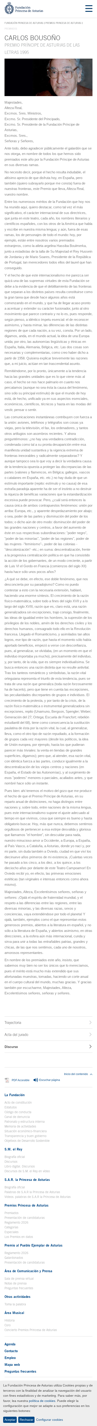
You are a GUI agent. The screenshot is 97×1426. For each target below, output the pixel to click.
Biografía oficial (15, 1157)
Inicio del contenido (76, 1074)
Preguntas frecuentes (19, 1288)
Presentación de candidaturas (25, 1217)
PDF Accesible (21, 1080)
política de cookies (42, 1401)
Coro (8, 1325)
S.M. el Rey (13, 1149)
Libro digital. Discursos (20, 1166)
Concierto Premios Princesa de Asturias (31, 1330)
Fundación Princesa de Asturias (24, 23)
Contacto (11, 1351)
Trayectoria (13, 1022)
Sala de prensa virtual (19, 1278)
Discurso (11, 1046)
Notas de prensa (16, 1283)
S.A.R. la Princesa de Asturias (27, 1179)
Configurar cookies (49, 1419)
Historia (10, 1320)
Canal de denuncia (17, 1117)
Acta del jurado (16, 1035)
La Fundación (15, 1095)
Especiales (11, 1232)
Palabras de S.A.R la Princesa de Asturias (32, 1192)
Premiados (11, 1213)
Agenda (10, 1344)
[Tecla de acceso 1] (24, 13)
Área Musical (14, 1313)
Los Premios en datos (19, 1237)
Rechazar (26, 1419)
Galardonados (14, 1257)
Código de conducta (18, 1112)
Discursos (11, 1161)
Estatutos (11, 1107)
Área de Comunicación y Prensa (28, 1271)
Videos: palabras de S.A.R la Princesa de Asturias (38, 1197)
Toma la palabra (15, 1304)
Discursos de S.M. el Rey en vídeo (27, 1171)
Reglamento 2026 (16, 1222)
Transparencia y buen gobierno (25, 1136)
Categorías (11, 1227)
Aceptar (10, 1419)
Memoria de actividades (20, 1126)
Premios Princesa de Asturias (63, 23)
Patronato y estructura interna (25, 1121)
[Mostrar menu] (88, 9)
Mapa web (12, 1364)
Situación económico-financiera (26, 1131)
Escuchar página (49, 1080)
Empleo (10, 1358)
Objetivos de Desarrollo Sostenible (27, 1140)
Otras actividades (17, 1296)
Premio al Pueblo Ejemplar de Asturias (33, 1245)
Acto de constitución (18, 1102)
